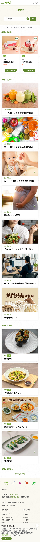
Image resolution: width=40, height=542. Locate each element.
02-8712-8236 (15, 497)
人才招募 (26, 520)
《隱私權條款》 (6, 535)
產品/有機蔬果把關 (7, 520)
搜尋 (33, 19)
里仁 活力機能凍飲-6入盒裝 (11, 60)
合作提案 (26, 514)
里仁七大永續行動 (6, 517)
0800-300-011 (14, 494)
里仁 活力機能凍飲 (27, 60)
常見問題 (26, 523)
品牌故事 (4, 514)
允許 (6, 539)
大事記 (3, 523)
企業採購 (26, 517)
